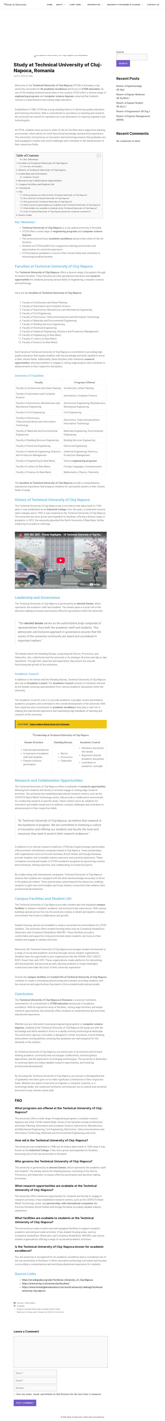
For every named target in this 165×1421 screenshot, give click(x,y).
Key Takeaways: (31, 159)
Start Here (75, 5)
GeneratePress (98, 1417)
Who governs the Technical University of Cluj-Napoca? (47, 201)
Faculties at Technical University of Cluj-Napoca (43, 163)
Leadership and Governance (32, 173)
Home (49, 5)
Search (120, 52)
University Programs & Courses (123, 5)
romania (20, 1306)
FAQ (20, 191)
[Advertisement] (82, 27)
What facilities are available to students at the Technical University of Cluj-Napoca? (60, 208)
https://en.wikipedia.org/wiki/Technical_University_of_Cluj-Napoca (57, 1279)
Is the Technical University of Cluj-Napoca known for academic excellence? (57, 211)
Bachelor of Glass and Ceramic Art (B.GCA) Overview (40, 1312)
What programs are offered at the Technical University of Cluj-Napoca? (55, 195)
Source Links (25, 215)
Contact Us (153, 5)
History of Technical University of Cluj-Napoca (42, 170)
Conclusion (24, 188)
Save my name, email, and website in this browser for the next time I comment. (59, 1394)
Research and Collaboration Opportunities (40, 180)
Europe (20, 1303)
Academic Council (31, 177)
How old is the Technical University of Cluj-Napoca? (46, 198)
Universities (93, 5)
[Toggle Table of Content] (97, 156)
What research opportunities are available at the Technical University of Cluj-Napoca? (61, 205)
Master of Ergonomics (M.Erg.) (133, 111)
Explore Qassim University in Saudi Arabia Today (38, 1309)
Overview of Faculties (32, 166)
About (59, 5)
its (41, 89)
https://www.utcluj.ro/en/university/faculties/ (46, 1283)
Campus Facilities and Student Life (36, 184)
